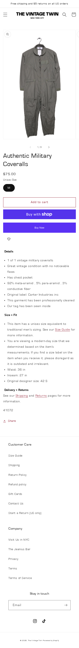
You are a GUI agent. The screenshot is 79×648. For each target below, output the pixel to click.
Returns (41, 395)
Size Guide (62, 329)
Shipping (22, 395)
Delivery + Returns (16, 390)
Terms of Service (20, 578)
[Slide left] (30, 147)
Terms (12, 568)
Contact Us (16, 503)
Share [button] (12, 421)
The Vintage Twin (35, 640)
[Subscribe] (65, 605)
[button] (5, 14)
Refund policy (17, 484)
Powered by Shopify (51, 640)
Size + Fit (10, 315)
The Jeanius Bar (19, 549)
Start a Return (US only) (24, 513)
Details (8, 251)
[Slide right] (49, 147)
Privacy (13, 559)
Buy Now (39, 227)
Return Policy (17, 475)
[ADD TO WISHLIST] (9, 239)
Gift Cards (15, 494)
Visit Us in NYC (18, 539)
